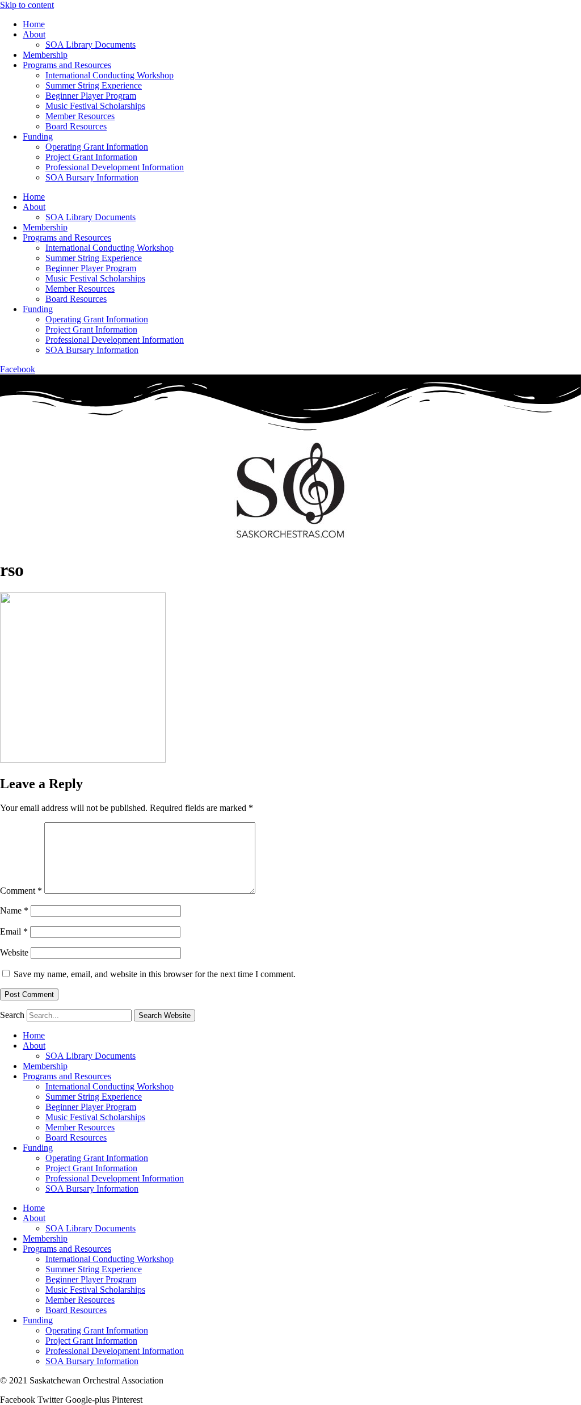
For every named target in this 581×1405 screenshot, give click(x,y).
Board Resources (76, 126)
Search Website (164, 1015)
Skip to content (27, 5)
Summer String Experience (93, 85)
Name (14, 910)
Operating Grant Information (96, 147)
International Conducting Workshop (109, 75)
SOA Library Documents (90, 44)
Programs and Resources (67, 65)
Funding (38, 136)
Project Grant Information (91, 157)
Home (34, 24)
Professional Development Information (114, 167)
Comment (21, 890)
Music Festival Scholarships (95, 106)
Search (12, 1015)
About (34, 34)
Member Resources (80, 116)
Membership (45, 55)
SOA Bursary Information (91, 177)
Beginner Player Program (90, 95)
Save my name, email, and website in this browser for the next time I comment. (155, 974)
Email (14, 931)
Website (14, 952)
